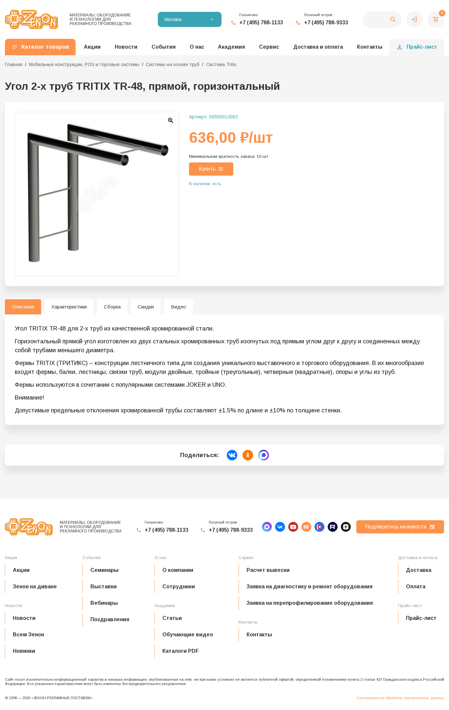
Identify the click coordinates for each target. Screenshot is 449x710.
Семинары (104, 570)
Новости (24, 618)
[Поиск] (382, 19)
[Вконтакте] (280, 527)
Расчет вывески (268, 570)
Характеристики (69, 306)
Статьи (172, 618)
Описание (23, 306)
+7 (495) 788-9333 (326, 22)
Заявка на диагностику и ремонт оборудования (309, 586)
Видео (178, 306)
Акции (21, 570)
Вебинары (104, 603)
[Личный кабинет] (414, 19)
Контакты (369, 47)
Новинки (24, 651)
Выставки (103, 586)
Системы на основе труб (173, 64)
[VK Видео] (319, 527)
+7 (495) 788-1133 (261, 22)
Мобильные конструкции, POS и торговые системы (84, 64)
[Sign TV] (306, 527)
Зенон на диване (35, 586)
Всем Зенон (28, 634)
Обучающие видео (187, 634)
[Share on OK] (248, 455)
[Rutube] (333, 527)
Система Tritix (221, 64)
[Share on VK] (232, 455)
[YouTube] (293, 527)
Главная (13, 64)
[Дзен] (346, 527)
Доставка (418, 570)
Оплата (415, 586)
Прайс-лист (422, 47)
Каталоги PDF (180, 651)
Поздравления (109, 619)
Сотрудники (178, 586)
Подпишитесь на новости (395, 526)
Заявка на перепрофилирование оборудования (310, 603)
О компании (177, 570)
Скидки (146, 306)
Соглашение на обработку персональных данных (400, 698)
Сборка (112, 306)
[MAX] (267, 527)
